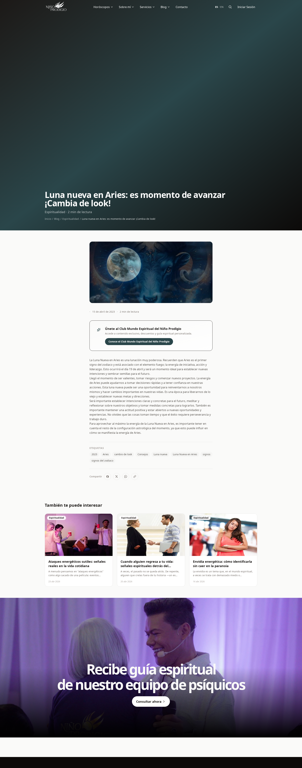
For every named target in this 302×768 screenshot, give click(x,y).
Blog (164, 7)
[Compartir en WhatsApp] (125, 476)
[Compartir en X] (116, 476)
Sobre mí (125, 7)
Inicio (48, 218)
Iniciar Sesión (246, 7)
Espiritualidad (70, 218)
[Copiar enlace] (134, 476)
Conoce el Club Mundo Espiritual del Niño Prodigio (139, 341)
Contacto (182, 7)
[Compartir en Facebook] (107, 476)
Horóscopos (102, 7)
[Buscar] (230, 7)
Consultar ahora (148, 701)
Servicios (146, 7)
